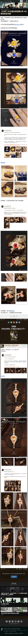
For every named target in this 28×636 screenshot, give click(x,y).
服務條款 (11, 633)
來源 (13, 311)
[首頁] (6, 4)
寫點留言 (14, 576)
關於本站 (7, 633)
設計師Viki (17, 24)
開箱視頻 (3, 162)
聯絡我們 (21, 633)
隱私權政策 (16, 633)
